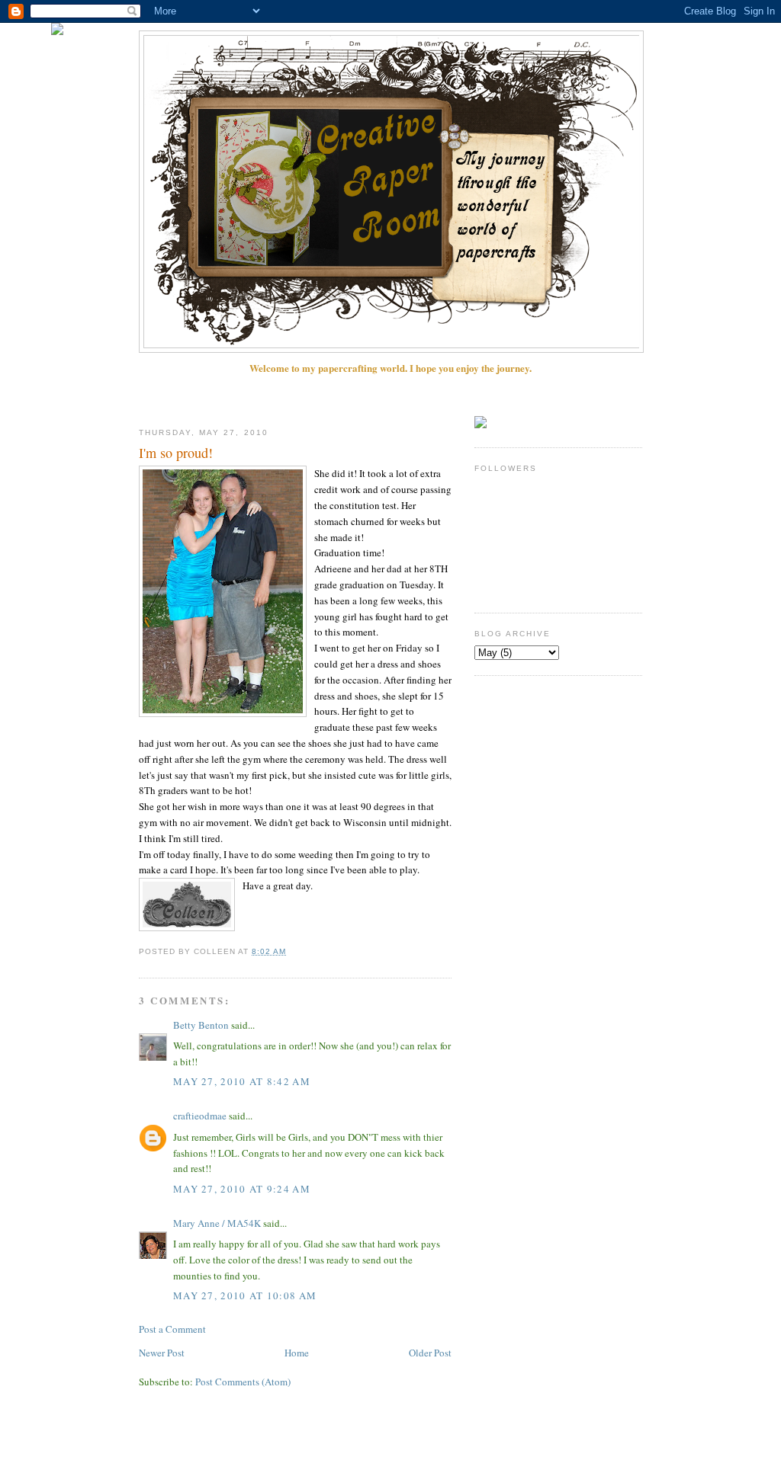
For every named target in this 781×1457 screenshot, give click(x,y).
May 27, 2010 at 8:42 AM (241, 1081)
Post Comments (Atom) (243, 1381)
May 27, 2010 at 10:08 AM (245, 1295)
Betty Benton (201, 1025)
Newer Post (162, 1352)
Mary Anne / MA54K (217, 1223)
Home (296, 1352)
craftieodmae (200, 1115)
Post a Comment (172, 1329)
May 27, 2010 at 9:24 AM (241, 1189)
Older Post (430, 1352)
